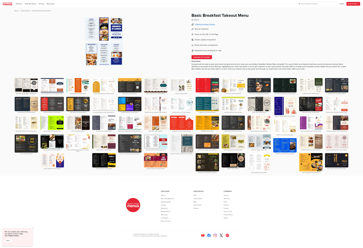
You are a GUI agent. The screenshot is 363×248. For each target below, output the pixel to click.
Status (226, 218)
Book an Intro (352, 4)
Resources (50, 4)
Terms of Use (228, 211)
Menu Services (166, 221)
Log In (342, 4)
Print (195, 195)
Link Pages (164, 218)
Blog (195, 202)
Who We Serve (30, 4)
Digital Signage (166, 202)
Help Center (198, 205)
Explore (196, 208)
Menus (17, 11)
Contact (226, 208)
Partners (226, 205)
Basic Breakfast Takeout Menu (41, 11)
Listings (163, 205)
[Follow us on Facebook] (209, 235)
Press (225, 202)
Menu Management (167, 198)
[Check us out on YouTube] (203, 235)
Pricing (41, 4)
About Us (227, 198)
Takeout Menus (26, 11)
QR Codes (164, 214)
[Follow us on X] (221, 235)
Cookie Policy (13, 236)
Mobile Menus (165, 211)
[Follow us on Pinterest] (227, 235)
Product (19, 4)
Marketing (164, 208)
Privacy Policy (228, 214)
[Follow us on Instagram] (215, 235)
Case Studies (198, 198)
